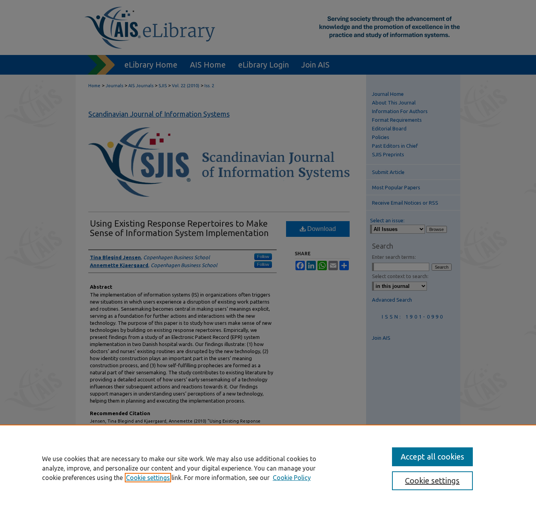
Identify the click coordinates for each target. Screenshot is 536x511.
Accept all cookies (432, 456)
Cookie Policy (292, 477)
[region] (268, 468)
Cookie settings (148, 477)
